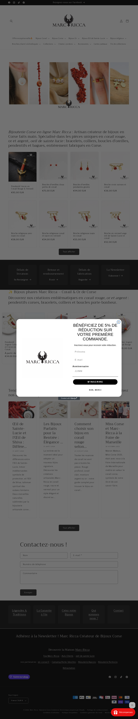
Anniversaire (81, 366)
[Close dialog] (118, 322)
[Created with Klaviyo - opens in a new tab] (69, 398)
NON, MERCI (95, 390)
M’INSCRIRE (95, 382)
